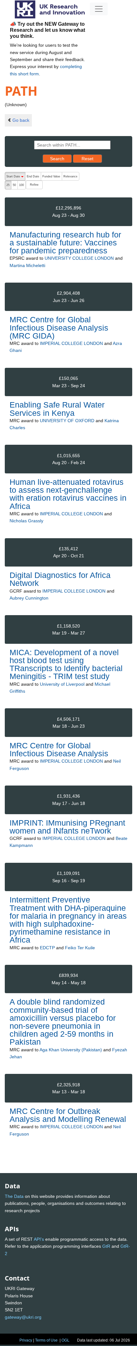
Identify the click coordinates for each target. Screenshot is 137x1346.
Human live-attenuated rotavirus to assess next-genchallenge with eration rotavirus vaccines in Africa (68, 494)
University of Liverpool (62, 684)
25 (8, 185)
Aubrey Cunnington (29, 598)
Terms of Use (46, 1340)
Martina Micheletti (27, 265)
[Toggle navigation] (99, 9)
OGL (65, 1340)
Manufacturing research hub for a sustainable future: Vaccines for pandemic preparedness (65, 242)
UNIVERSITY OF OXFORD (67, 420)
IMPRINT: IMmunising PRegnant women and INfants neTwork (67, 826)
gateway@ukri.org (23, 1317)
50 (14, 185)
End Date (33, 176)
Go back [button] (20, 120)
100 (21, 185)
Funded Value (51, 176)
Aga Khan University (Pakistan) (71, 1049)
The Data (14, 1196)
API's (39, 1239)
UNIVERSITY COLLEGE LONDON (79, 258)
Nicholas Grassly (26, 520)
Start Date (15, 178)
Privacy (25, 1340)
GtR (106, 1246)
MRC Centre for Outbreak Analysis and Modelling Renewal (68, 1115)
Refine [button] (34, 184)
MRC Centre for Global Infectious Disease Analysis (59, 749)
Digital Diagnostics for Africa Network (60, 579)
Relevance (70, 176)
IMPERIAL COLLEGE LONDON (71, 343)
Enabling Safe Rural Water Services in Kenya (57, 408)
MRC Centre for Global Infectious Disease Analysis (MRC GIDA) (59, 327)
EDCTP (47, 947)
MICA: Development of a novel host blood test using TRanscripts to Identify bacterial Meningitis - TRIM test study (66, 664)
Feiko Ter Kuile (80, 947)
